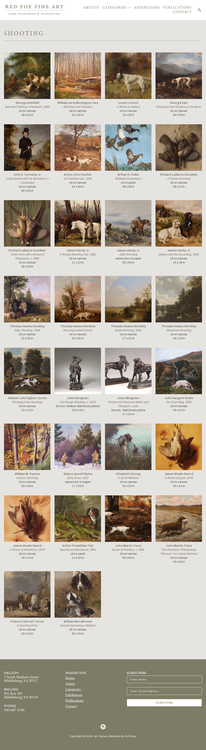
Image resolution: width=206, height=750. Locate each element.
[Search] (199, 10)
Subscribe (164, 702)
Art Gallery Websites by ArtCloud (115, 736)
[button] (116, 8)
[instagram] (103, 726)
